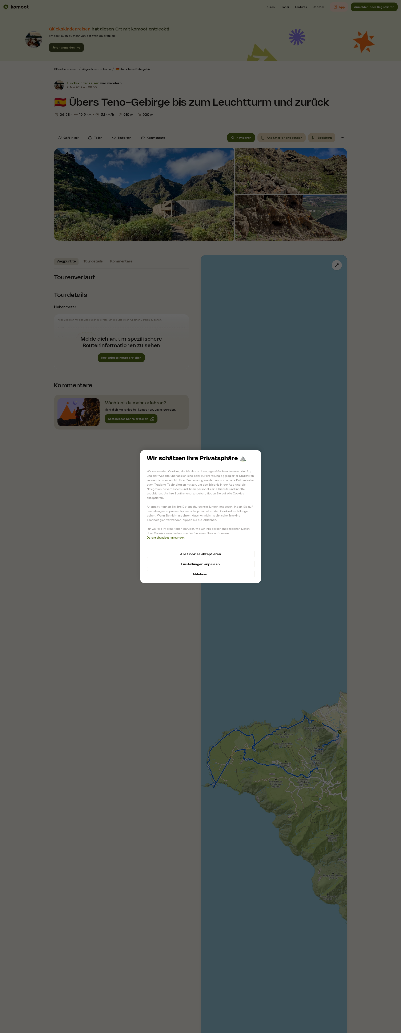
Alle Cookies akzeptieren (200, 554)
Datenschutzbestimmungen (166, 537)
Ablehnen (200, 574)
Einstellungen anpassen (200, 564)
